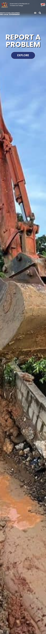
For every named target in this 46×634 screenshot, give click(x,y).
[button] (35, 13)
